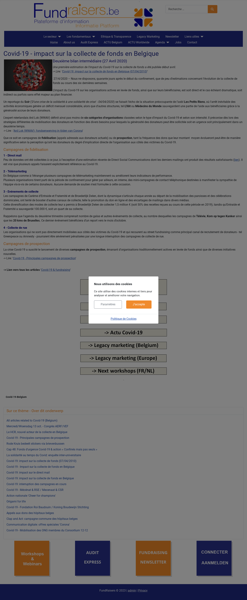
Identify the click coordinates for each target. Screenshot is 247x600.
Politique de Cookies (124, 319)
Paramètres (108, 304)
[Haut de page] (240, 593)
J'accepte (139, 304)
